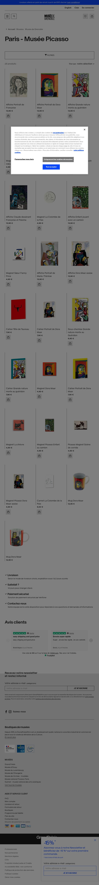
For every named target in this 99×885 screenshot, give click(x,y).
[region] (49, 150)
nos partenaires (58, 132)
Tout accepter (51, 167)
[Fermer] (84, 129)
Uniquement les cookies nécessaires (58, 159)
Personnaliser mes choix (24, 159)
